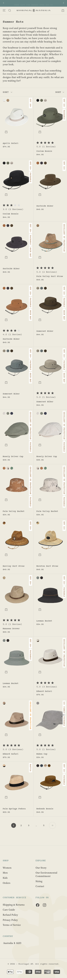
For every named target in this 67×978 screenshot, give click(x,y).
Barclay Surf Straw (13, 566)
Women (7, 867)
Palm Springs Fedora (14, 809)
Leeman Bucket (44, 621)
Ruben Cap (41, 754)
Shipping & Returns (14, 904)
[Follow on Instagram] (44, 905)
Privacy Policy (10, 919)
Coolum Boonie (44, 151)
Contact (40, 886)
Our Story (41, 867)
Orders (6, 882)
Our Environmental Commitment (46, 874)
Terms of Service (12, 925)
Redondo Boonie (44, 809)
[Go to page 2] (52, 825)
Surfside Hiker (44, 206)
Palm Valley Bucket (13, 511)
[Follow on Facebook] (38, 905)
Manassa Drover (11, 629)
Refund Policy (10, 914)
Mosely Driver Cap (13, 457)
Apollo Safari (10, 143)
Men (5, 872)
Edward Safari (44, 691)
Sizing (39, 881)
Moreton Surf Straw (47, 566)
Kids (5, 877)
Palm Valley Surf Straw (49, 277)
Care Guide (9, 909)
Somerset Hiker (44, 331)
